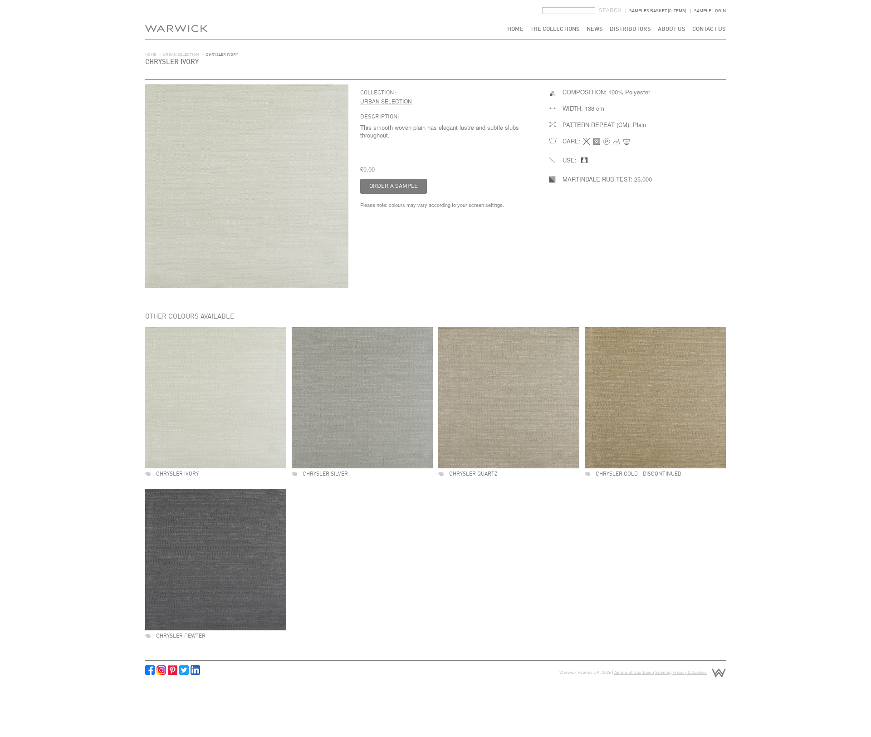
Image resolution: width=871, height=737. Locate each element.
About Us (671, 29)
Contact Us (709, 29)
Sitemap (663, 672)
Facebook (150, 670)
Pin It (172, 670)
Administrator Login (634, 672)
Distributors (630, 29)
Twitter (184, 670)
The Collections (555, 29)
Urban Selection (181, 55)
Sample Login (710, 11)
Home (515, 29)
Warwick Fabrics (176, 19)
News (595, 29)
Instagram (161, 670)
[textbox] (568, 10)
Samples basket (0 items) (657, 11)
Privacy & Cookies (689, 672)
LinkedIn (195, 670)
